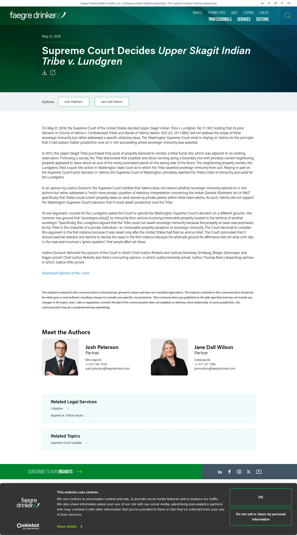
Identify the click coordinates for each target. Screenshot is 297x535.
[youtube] (288, 3)
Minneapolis (93, 360)
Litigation (57, 408)
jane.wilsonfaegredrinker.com (214, 368)
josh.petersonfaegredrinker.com (107, 368)
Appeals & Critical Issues (67, 415)
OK (260, 497)
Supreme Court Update (66, 443)
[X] (282, 3)
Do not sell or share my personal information (260, 516)
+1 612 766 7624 (96, 364)
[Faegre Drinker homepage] (38, 16)
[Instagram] (275, 3)
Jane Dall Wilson (111, 102)
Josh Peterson (73, 102)
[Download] (44, 72)
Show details (67, 526)
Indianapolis (202, 360)
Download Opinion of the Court (65, 273)
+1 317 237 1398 (204, 364)
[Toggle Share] (53, 72)
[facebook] (269, 3)
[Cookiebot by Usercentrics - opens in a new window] (28, 526)
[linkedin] (262, 3)
